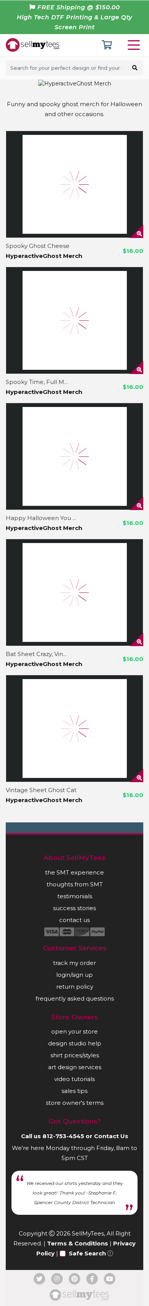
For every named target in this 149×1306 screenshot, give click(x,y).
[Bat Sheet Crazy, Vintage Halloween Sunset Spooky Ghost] (74, 592)
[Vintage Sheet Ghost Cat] (74, 728)
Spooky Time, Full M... (37, 382)
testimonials (74, 896)
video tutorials (74, 1079)
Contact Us (111, 1136)
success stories (74, 908)
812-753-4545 (63, 1136)
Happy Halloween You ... (41, 518)
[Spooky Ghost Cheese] (74, 184)
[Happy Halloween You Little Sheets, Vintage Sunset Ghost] (74, 456)
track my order (74, 962)
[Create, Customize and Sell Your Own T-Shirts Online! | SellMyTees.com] (32, 44)
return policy (74, 986)
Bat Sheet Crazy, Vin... (36, 654)
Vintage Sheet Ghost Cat (41, 790)
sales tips (74, 1090)
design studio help (74, 1043)
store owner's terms (75, 1102)
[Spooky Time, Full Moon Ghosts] (74, 320)
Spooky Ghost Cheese (38, 245)
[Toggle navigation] (135, 45)
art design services (74, 1067)
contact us (74, 920)
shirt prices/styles (74, 1055)
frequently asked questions (75, 998)
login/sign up (74, 974)
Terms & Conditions (77, 1243)
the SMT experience (74, 872)
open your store (74, 1031)
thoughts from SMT (75, 884)
